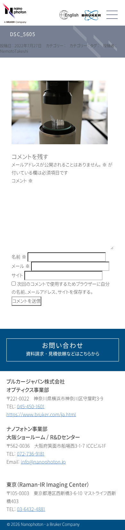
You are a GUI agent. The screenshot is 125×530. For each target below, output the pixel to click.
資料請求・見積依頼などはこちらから (62, 349)
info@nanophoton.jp (43, 462)
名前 (19, 257)
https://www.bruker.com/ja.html (41, 415)
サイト (17, 276)
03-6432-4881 (31, 509)
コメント (22, 181)
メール (21, 266)
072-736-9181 (31, 454)
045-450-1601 (31, 407)
